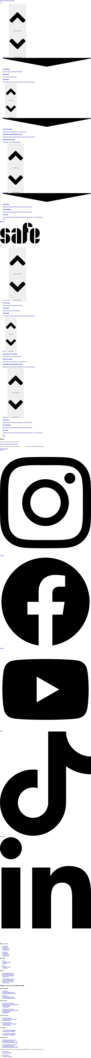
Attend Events (6, 1006)
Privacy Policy (6, 1051)
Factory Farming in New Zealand (10, 1040)
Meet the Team (6, 949)
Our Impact (5, 947)
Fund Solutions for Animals (8, 973)
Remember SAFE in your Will (9, 993)
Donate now (5, 991)
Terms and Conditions (7, 1052)
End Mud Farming (6, 1020)
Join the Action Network (8, 974)
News (4, 961)
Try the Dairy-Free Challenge (9, 1031)
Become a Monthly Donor (8, 992)
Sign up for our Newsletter (8, 975)
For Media (5, 963)
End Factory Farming (7, 1018)
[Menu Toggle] (0, 2)
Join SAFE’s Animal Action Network (10, 1004)
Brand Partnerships (7, 1005)
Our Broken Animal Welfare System (10, 1042)
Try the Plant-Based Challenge (9, 1030)
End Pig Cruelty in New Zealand (10, 1019)
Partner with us (6, 976)
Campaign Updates (7, 962)
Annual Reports (6, 948)
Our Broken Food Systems (8, 1041)
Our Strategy (5, 946)
